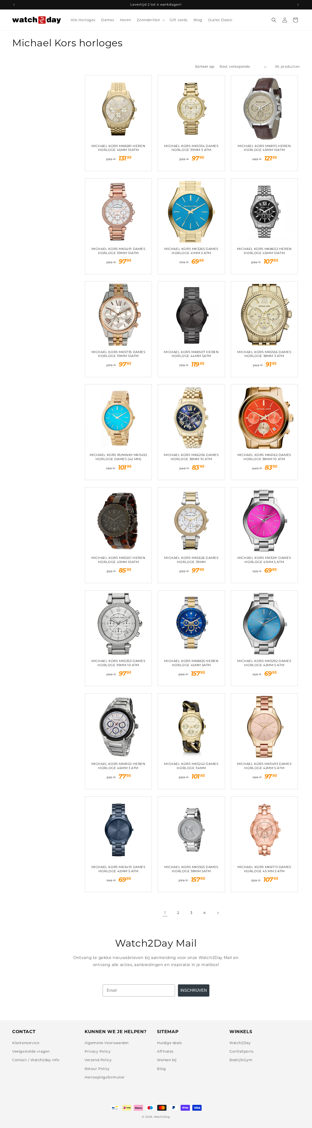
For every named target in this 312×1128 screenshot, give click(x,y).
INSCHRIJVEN (193, 990)
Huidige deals (169, 1043)
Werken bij (167, 1060)
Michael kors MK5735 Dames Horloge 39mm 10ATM (118, 354)
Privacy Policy (98, 1051)
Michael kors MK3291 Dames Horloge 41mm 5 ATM (264, 560)
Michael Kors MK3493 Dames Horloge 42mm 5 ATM (264, 766)
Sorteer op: (205, 66)
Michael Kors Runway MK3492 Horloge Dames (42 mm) (118, 457)
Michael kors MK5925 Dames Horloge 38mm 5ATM (191, 869)
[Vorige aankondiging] (14, 4)
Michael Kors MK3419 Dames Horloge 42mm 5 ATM (118, 869)
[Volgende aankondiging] (298, 4)
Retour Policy (97, 1069)
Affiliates (165, 1051)
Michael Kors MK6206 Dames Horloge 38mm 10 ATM (191, 457)
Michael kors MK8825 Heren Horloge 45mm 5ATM (191, 663)
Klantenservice (25, 1043)
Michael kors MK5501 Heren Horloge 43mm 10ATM (118, 560)
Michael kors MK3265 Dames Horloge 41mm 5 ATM (191, 251)
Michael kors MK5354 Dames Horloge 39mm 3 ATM (191, 148)
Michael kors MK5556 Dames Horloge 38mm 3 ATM (264, 354)
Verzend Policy (98, 1060)
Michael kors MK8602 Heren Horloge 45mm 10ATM (264, 251)
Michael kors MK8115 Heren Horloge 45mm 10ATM (264, 148)
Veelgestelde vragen (30, 1051)
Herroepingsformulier (105, 1077)
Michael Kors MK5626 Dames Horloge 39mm (191, 560)
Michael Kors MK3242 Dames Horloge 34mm (191, 766)
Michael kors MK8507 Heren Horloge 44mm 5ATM (191, 354)
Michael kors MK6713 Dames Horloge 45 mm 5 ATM (264, 869)
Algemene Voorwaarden (107, 1043)
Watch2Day (240, 1043)
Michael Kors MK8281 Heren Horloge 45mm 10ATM (118, 148)
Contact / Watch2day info (35, 1060)
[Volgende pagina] (217, 913)
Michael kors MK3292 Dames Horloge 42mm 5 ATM (264, 663)
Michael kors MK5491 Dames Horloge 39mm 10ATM (118, 251)
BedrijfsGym (241, 1060)
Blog (161, 1069)
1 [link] (165, 912)
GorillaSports (241, 1051)
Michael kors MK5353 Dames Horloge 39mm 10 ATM (118, 663)
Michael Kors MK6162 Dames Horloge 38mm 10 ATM (264, 457)
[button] (150, 20)
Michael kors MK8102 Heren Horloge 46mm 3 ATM (118, 766)
